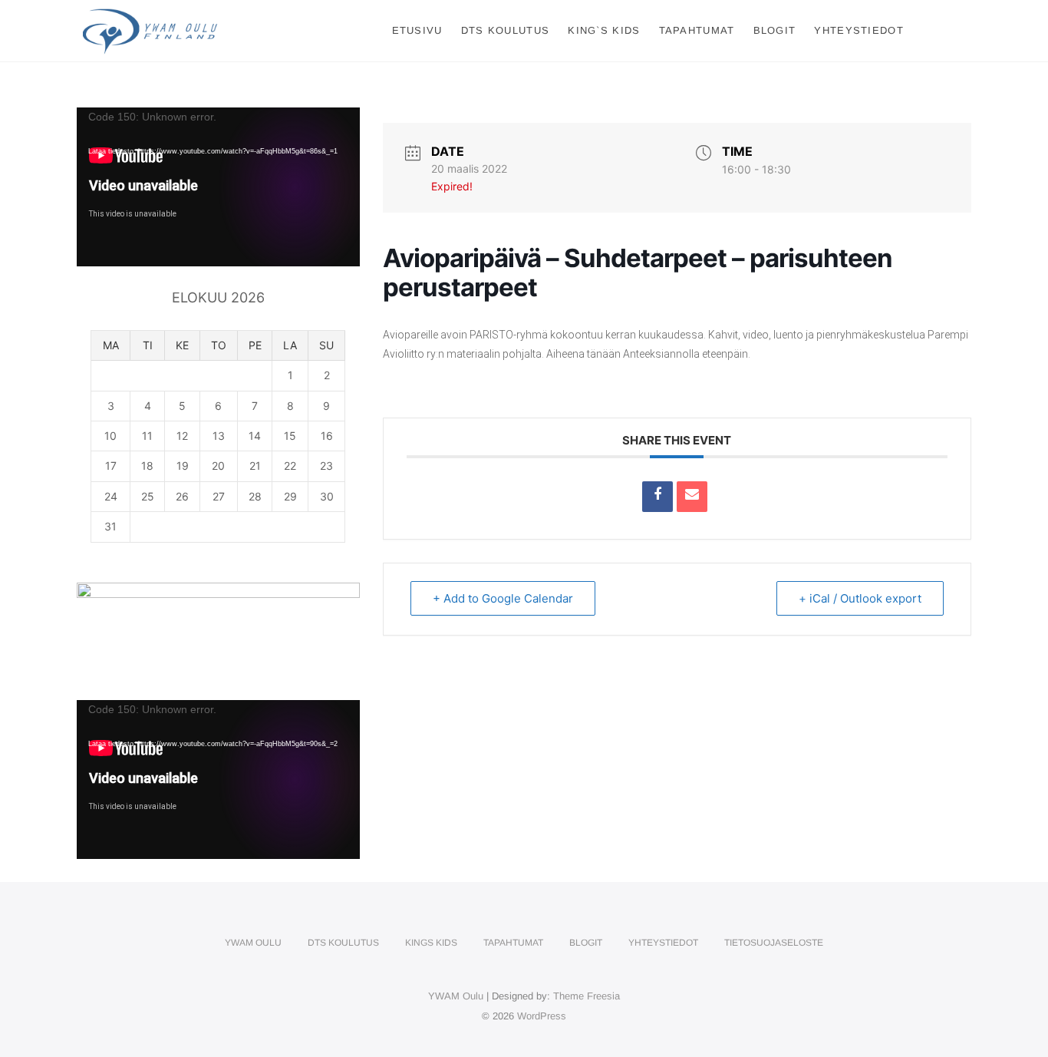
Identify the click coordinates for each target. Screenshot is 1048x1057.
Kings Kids (431, 942)
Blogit (774, 30)
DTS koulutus (505, 30)
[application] (218, 186)
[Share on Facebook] (657, 496)
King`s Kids (604, 30)
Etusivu (417, 30)
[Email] (692, 496)
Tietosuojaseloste (773, 942)
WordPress (541, 1016)
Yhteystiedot (859, 30)
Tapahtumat (697, 30)
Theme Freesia (586, 996)
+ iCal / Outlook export (860, 598)
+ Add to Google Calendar (503, 598)
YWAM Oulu (253, 942)
